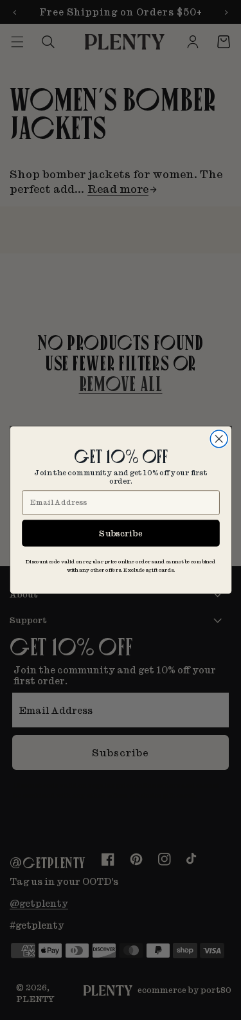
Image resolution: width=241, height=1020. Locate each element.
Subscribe (120, 533)
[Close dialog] (219, 439)
